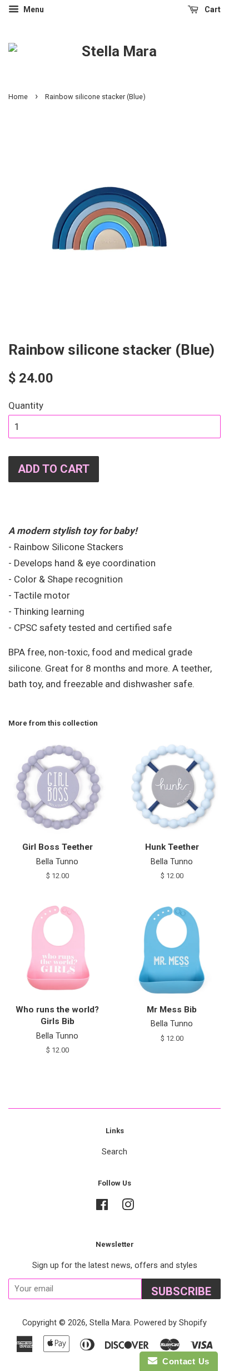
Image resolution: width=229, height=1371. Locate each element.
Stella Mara (109, 1323)
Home (18, 96)
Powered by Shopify (170, 1323)
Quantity (25, 405)
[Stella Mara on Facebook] (102, 1207)
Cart (212, 9)
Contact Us (183, 1361)
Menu (33, 9)
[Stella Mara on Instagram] (128, 1207)
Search (114, 1152)
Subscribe (181, 1291)
